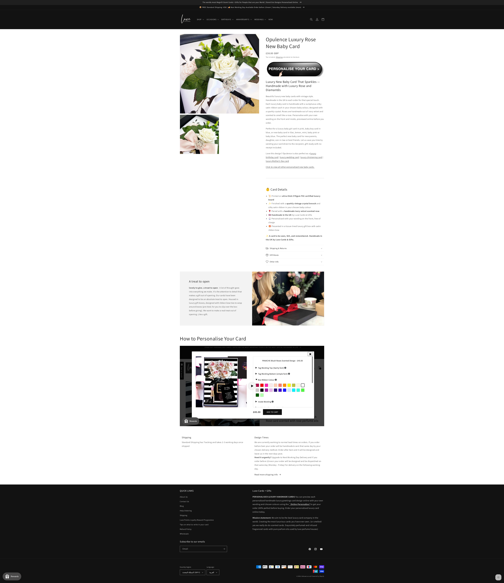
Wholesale (184, 534)
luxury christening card (311, 157)
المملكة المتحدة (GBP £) (191, 572)
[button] (200, 19)
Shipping (279, 57)
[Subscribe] (224, 549)
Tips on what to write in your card (194, 524)
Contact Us (184, 501)
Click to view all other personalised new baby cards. (290, 167)
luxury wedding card (289, 157)
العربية (211, 572)
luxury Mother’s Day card (277, 161)
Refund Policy (185, 529)
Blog (182, 506)
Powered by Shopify (318, 576)
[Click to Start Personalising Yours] (295, 75)
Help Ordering (186, 510)
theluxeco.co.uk (306, 576)
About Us (184, 497)
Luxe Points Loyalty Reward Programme (197, 520)
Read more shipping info (266, 474)
